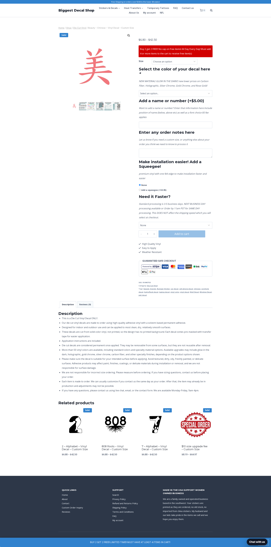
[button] (128, 35)
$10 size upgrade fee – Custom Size (194, 448)
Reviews (66, 511)
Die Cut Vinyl (152, 286)
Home (65, 494)
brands (153, 289)
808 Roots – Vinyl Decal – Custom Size (115, 448)
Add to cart (181, 234)
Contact (65, 503)
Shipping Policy (119, 507)
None (144, 185)
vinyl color (175, 292)
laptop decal (164, 292)
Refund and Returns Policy (125, 503)
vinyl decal (184, 292)
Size (141, 61)
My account (149, 12)
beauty (146, 289)
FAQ (175, 8)
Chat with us (257, 541)
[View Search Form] (210, 10)
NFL (162, 12)
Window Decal (206, 292)
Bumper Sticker (163, 289)
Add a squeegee (153, 190)
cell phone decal (186, 289)
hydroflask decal (151, 292)
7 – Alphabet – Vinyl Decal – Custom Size (155, 448)
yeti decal (143, 295)
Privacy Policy (119, 499)
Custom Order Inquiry (72, 507)
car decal (174, 289)
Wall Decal (194, 292)
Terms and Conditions (123, 511)
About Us (134, 12)
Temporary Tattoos (158, 8)
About (65, 499)
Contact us (188, 8)
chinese (197, 289)
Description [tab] (68, 304)
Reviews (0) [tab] (85, 304)
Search (115, 494)
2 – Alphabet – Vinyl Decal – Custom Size (75, 448)
